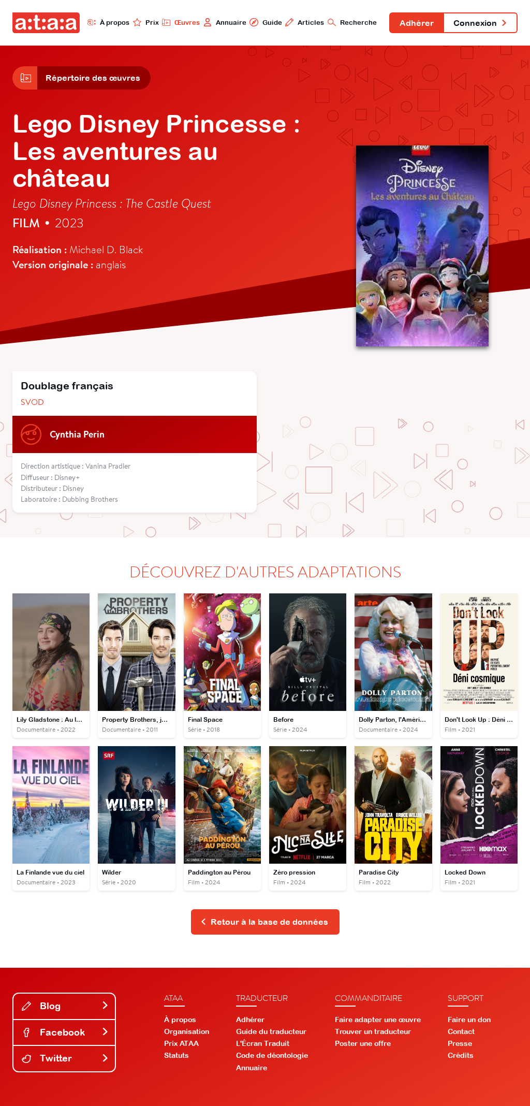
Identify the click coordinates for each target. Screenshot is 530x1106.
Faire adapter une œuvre (378, 1019)
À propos (114, 22)
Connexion (475, 22)
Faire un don (469, 1019)
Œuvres (187, 22)
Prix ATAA (181, 1043)
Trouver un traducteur (373, 1031)
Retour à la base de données (269, 921)
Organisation (186, 1031)
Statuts (176, 1055)
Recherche (358, 22)
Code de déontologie (272, 1055)
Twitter (54, 1058)
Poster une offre (363, 1043)
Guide (272, 22)
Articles (311, 22)
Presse (460, 1043)
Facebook (61, 1032)
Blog (49, 1005)
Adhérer (417, 22)
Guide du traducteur (271, 1031)
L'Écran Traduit (262, 1043)
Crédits (461, 1055)
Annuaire (231, 22)
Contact (461, 1031)
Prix (152, 22)
